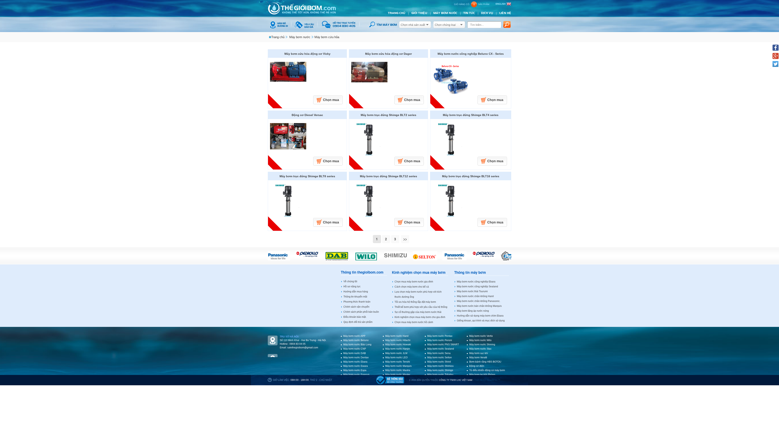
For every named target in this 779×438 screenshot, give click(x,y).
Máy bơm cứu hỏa (326, 37)
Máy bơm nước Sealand (440, 348)
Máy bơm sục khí (478, 353)
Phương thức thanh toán (356, 301)
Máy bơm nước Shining (482, 344)
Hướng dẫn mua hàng (355, 291)
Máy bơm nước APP (354, 336)
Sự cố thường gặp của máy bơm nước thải (418, 312)
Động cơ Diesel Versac (307, 115)
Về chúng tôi (350, 281)
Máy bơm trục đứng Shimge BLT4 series (470, 115)
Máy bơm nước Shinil (439, 361)
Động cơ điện (476, 366)
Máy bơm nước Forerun (356, 374)
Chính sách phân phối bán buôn (361, 311)
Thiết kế (478, 380)
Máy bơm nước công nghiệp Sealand (477, 286)
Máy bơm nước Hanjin (397, 348)
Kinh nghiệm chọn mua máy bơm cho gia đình (420, 317)
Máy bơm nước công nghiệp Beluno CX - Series (471, 53)
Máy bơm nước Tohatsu (440, 374)
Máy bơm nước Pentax (439, 336)
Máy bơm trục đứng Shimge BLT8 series (307, 176)
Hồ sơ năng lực (351, 286)
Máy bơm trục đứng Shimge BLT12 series (388, 176)
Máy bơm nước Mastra (397, 370)
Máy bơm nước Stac (480, 348)
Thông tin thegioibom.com (362, 272)
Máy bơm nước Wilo (480, 340)
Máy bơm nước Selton (439, 357)
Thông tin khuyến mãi (355, 296)
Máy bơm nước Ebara (355, 361)
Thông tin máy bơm (470, 272)
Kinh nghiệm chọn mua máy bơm (418, 272)
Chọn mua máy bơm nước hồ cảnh (414, 322)
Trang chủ (277, 37)
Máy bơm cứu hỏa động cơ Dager (388, 53)
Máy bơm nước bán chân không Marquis (479, 306)
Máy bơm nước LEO (396, 357)
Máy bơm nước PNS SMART (443, 344)
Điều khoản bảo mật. (354, 317)
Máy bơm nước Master (397, 374)
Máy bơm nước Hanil (397, 336)
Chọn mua (331, 100)
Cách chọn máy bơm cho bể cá (412, 286)
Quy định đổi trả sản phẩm (357, 322)
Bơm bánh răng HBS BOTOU (485, 361)
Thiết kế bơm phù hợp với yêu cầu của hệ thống (421, 307)
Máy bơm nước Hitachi (397, 340)
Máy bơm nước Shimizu (440, 366)
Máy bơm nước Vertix (481, 336)
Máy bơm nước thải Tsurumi (472, 291)
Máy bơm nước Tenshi (397, 361)
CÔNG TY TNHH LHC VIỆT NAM (455, 380)
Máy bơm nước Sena (439, 353)
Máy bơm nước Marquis (398, 366)
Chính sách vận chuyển (356, 306)
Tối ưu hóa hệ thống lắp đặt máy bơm (415, 302)
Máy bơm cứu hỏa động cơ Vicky (307, 53)
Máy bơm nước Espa (354, 370)
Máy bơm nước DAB (354, 353)
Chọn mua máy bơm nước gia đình (414, 281)
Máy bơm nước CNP (354, 348)
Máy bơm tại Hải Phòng (482, 374)
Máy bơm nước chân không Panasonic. (478, 301)
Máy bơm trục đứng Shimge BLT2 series (388, 115)
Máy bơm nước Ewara (355, 366)
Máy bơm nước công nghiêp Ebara (476, 281)
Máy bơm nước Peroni (439, 340)
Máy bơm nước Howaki (398, 344)
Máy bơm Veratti (478, 357)
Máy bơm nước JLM (396, 353)
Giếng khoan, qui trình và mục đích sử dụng (481, 320)
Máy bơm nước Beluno (356, 340)
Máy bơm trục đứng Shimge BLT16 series (470, 176)
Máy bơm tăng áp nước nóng (473, 310)
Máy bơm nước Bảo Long (357, 344)
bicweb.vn (493, 380)
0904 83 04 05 (297, 343)
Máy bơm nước (299, 37)
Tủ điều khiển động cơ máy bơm (487, 370)
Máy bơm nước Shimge (440, 370)
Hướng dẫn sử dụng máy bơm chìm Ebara (480, 315)
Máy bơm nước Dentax (356, 357)
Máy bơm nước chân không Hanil (475, 296)
